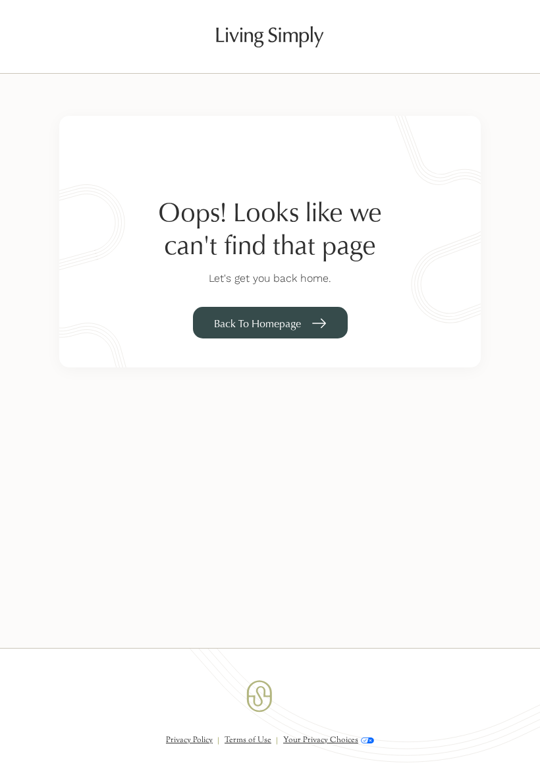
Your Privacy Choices (320, 740)
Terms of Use (248, 740)
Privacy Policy (189, 740)
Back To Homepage (257, 323)
